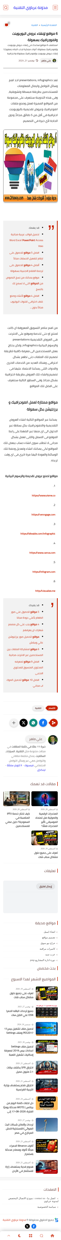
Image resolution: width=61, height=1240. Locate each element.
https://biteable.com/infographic (37, 533)
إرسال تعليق (45, 886)
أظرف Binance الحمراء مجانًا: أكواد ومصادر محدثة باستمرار (19, 1150)
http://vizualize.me (45, 590)
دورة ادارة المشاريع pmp (42, 960)
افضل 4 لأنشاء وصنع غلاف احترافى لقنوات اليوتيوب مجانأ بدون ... (26, 301)
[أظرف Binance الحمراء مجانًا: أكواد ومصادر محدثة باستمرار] (47, 1146)
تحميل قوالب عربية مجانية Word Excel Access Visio (26, 240)
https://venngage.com (43, 514)
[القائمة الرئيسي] (55, 7)
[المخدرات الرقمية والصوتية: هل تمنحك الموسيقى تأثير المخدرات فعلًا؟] (44, 798)
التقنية (34, 25)
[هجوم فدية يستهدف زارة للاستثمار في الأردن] (47, 1167)
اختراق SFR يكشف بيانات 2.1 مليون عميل (20, 1069)
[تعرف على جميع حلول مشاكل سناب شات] (44, 838)
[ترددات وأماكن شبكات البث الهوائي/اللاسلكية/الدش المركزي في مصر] (47, 1125)
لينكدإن (41, 769)
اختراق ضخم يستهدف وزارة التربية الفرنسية (18, 1087)
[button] (43, 723)
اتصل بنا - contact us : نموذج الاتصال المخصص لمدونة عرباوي (33, 1200)
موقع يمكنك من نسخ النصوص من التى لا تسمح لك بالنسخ (24, 283)
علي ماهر (46, 60)
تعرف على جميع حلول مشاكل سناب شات (46, 855)
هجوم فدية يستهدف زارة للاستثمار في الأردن (19, 1169)
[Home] (52, 1235)
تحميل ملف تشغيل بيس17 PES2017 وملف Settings (18, 1031)
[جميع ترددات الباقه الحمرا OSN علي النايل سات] (47, 1011)
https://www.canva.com (42, 552)
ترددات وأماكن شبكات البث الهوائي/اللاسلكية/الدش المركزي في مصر (19, 1129)
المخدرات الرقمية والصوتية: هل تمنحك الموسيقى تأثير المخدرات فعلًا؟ (46, 820)
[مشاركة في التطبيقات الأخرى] (14, 723)
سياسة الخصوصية (46, 1207)
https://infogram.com (44, 571)
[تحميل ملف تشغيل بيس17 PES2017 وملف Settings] (47, 1029)
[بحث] (5, 7)
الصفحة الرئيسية (49, 25)
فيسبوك (29, 765)
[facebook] (33, 1226)
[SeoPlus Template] (56, 1220)
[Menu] (30, 1235)
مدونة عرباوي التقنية (31, 7)
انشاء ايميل (49, 932)
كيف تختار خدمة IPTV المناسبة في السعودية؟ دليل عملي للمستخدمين (17, 820)
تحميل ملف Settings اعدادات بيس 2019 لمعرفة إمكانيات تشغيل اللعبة (18, 1050)
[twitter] (27, 1226)
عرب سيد (50, 954)
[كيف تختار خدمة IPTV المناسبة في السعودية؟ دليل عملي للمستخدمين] (16, 798)
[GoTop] (8, 1235)
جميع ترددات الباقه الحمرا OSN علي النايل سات (19, 1013)
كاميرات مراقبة (47, 949)
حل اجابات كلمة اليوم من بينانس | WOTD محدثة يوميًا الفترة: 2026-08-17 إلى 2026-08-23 (18, 1107)
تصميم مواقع (48, 937)
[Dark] (19, 1235)
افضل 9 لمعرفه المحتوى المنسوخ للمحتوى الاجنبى (28, 667)
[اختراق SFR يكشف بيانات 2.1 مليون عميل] (47, 1068)
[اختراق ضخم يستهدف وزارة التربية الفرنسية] (47, 1085)
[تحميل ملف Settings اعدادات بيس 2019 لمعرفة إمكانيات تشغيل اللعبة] (47, 1047)
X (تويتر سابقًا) (14, 765)
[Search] (41, 1235)
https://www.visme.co (43, 495)
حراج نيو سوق (48, 943)
